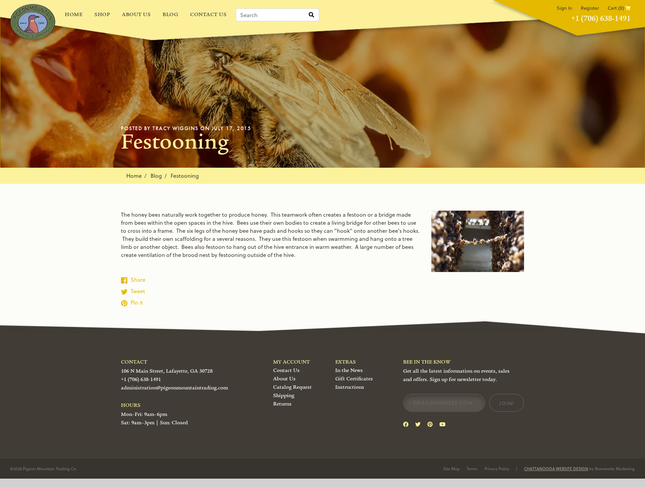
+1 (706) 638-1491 (601, 18)
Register (590, 7)
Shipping (283, 395)
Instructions (349, 387)
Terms (472, 469)
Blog (170, 14)
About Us (136, 14)
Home (73, 14)
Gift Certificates (354, 379)
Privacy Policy (496, 469)
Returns (282, 404)
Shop (102, 14)
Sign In (564, 7)
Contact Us (208, 14)
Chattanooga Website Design (556, 469)
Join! (506, 403)
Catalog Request (292, 387)
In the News (349, 370)
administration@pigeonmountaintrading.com (174, 388)
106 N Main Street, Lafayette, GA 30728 (167, 371)
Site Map (451, 469)
